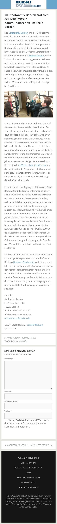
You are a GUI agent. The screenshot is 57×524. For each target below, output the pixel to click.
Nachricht (9, 358)
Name (7, 391)
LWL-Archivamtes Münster (32, 165)
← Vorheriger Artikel (16, 445)
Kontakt (45, 498)
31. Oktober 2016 (12, 338)
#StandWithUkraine (28, 457)
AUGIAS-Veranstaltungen (28, 467)
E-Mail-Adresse (11, 401)
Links (28, 472)
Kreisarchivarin (36, 55)
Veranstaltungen (28, 487)
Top (28, 515)
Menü (5, 4)
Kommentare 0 (29, 338)
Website (7, 411)
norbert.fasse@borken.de (17, 318)
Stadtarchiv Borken (18, 32)
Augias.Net (22, 341)
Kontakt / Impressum (28, 477)
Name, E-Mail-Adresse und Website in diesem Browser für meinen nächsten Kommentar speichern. (26, 423)
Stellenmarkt (28, 462)
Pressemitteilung (34, 324)
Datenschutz (28, 482)
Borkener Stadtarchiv (23, 262)
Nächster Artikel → (42, 445)
